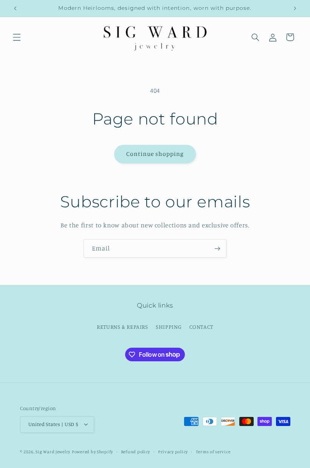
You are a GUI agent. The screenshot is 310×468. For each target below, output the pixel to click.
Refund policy (135, 451)
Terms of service (213, 451)
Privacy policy (173, 451)
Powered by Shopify (92, 451)
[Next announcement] (295, 8)
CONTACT (201, 326)
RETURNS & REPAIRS (122, 326)
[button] (16, 37)
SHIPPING (168, 326)
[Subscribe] (217, 248)
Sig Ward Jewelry (53, 451)
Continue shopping (155, 153)
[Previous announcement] (15, 8)
